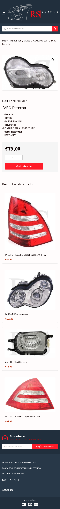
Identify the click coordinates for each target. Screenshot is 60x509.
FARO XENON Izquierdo (16, 314)
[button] (52, 59)
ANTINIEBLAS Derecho (16, 362)
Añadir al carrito (24, 166)
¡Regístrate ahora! (45, 446)
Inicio (5, 40)
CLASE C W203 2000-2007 (36, 40)
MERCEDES (15, 40)
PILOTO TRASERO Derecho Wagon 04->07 (25, 254)
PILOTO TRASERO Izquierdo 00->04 (22, 416)
